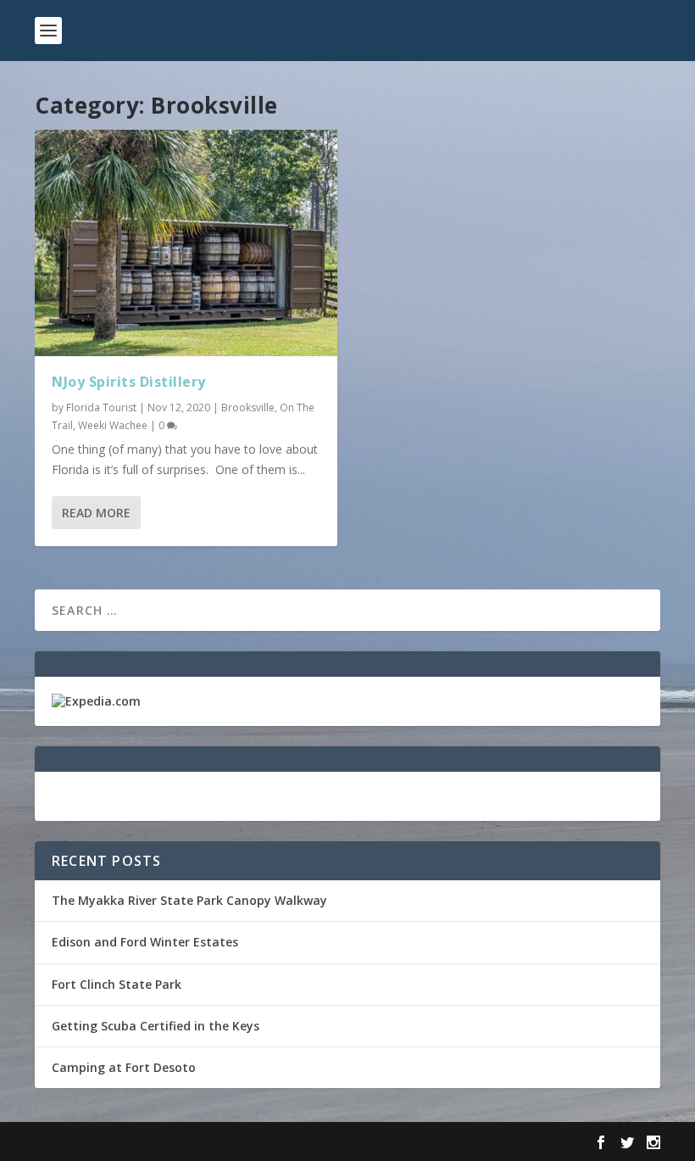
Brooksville (248, 407)
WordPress (311, 1141)
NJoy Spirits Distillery (129, 381)
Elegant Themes (151, 1141)
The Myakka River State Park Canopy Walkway (189, 900)
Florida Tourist (101, 407)
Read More (96, 513)
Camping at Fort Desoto (124, 1067)
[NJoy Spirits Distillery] (186, 243)
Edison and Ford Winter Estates (145, 942)
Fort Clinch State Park (116, 984)
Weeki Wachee (112, 425)
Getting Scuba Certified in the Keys (155, 1026)
